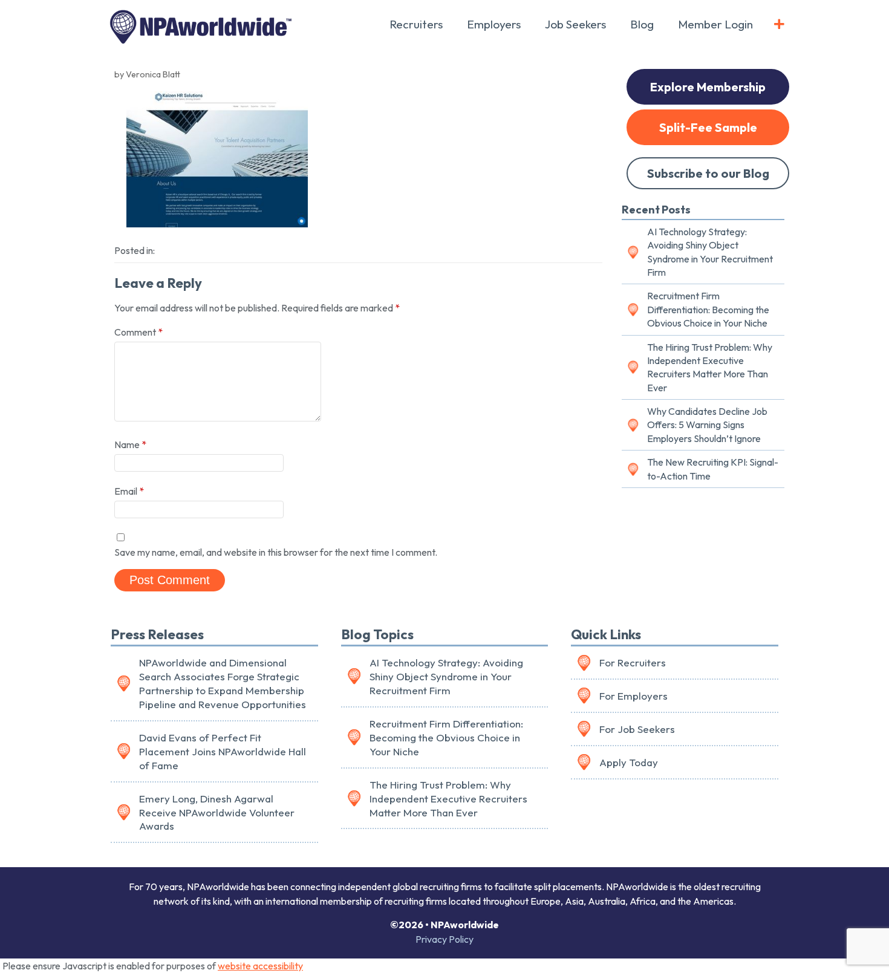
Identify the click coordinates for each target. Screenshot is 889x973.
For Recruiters (632, 662)
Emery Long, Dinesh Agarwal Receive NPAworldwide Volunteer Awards (217, 812)
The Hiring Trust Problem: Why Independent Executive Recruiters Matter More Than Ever (709, 367)
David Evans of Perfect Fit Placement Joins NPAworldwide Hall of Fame (222, 751)
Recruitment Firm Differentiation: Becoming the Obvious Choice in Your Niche (708, 309)
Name (130, 444)
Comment (138, 332)
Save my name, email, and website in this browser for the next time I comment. (275, 552)
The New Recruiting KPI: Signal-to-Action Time (712, 468)
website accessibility (260, 966)
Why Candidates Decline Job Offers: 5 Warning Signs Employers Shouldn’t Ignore (707, 424)
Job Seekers (575, 24)
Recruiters (416, 24)
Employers (494, 24)
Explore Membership (708, 86)
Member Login (715, 24)
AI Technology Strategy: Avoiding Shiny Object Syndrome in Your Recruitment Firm (710, 252)
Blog (642, 24)
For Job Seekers (637, 729)
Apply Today (628, 762)
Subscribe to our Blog (708, 173)
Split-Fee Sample (708, 127)
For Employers (633, 695)
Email (129, 491)
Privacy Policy (444, 939)
